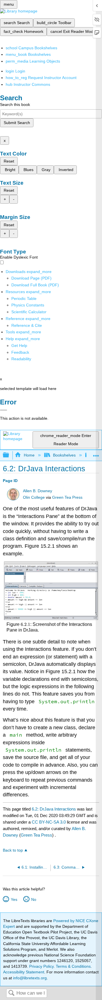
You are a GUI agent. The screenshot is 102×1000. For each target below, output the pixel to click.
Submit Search (17, 122)
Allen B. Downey (37, 491)
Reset (9, 161)
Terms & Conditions (73, 966)
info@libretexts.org (29, 978)
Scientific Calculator (28, 312)
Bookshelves (64, 455)
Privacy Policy (41, 966)
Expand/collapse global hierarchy (9, 455)
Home (29, 455)
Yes (14, 899)
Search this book (15, 104)
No (33, 899)
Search (11, 993)
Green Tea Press (67, 497)
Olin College (34, 497)
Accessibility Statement (23, 972)
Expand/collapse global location (96, 453)
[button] (20, 352)
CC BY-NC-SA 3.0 (49, 822)
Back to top (13, 850)
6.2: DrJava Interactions (54, 809)
